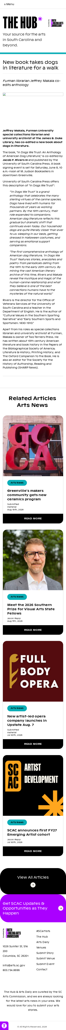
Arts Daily (42, 942)
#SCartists (43, 931)
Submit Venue (45, 958)
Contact (41, 969)
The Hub (42, 936)
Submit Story (45, 953)
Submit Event (45, 964)
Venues (41, 947)
